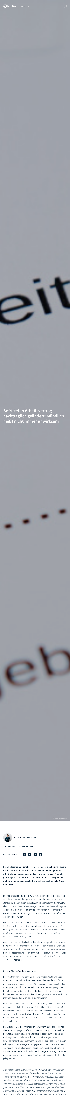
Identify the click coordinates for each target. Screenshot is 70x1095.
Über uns (25, 6)
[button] (24, 854)
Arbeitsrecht (9, 846)
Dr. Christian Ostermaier (25, 837)
